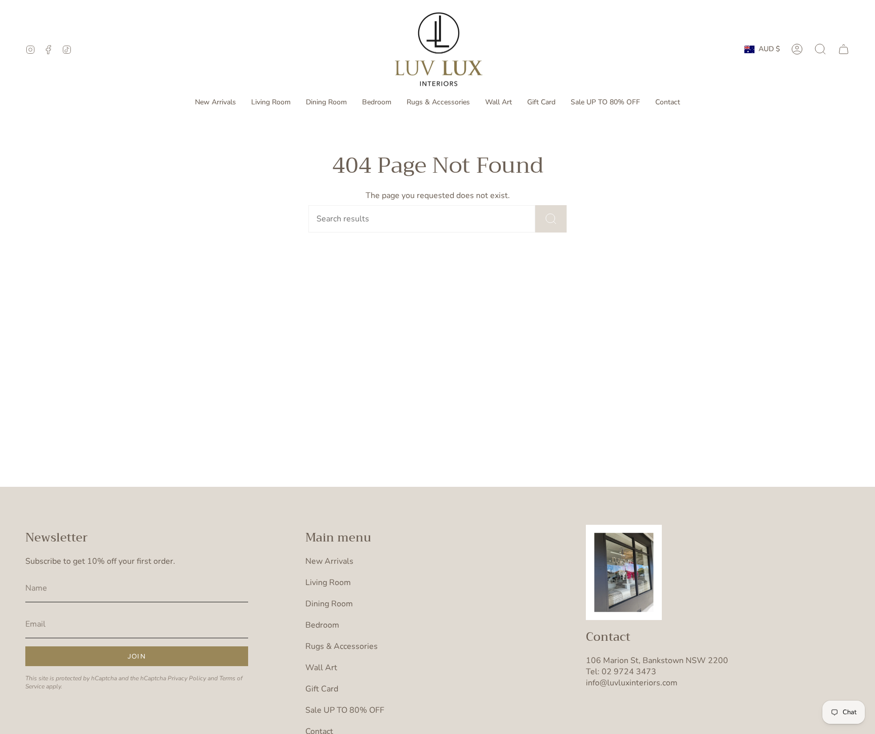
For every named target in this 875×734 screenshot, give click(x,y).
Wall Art (321, 667)
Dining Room (329, 603)
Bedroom (322, 625)
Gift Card (321, 688)
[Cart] (843, 49)
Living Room (328, 582)
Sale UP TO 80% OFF (344, 710)
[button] (271, 102)
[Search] (551, 219)
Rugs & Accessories (341, 646)
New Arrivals (329, 561)
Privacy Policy (187, 678)
